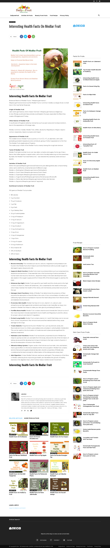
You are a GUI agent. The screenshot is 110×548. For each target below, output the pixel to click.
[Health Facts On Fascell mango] (59, 484)
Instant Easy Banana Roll (91, 306)
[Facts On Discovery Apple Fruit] (77, 163)
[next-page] (13, 498)
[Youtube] (99, 1)
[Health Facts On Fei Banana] (18, 428)
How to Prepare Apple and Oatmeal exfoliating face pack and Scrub (91, 388)
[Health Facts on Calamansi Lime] (77, 64)
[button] (99, 15)
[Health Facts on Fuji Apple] (39, 447)
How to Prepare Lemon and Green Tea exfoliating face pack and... (91, 422)
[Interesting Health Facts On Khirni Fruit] (77, 105)
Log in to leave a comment (17, 508)
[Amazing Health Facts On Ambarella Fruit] (77, 122)
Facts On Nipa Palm (89, 94)
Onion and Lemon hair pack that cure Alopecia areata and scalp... (91, 347)
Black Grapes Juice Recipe (91, 281)
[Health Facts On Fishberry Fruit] (18, 484)
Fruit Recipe (54, 15)
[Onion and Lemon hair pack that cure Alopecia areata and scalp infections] (77, 348)
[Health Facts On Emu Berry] (77, 130)
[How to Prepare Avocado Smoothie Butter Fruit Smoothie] (77, 275)
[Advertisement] (69, 9)
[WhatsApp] (33, 36)
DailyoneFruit (14, 15)
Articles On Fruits (27, 15)
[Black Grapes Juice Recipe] (77, 283)
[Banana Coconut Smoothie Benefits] (77, 316)
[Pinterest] (96, 1)
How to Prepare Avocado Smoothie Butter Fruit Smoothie (91, 274)
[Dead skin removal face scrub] (77, 340)
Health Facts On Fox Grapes (59, 437)
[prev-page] (10, 498)
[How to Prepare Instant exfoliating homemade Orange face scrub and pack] (77, 397)
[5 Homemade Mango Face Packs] (77, 371)
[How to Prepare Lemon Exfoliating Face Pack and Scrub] (77, 381)
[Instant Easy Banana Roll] (77, 308)
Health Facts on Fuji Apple (38, 455)
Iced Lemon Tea (88, 264)
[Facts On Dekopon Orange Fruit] (77, 113)
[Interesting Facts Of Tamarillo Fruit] (77, 146)
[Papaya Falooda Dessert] (77, 299)
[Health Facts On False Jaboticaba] (39, 484)
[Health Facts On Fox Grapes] (59, 428)
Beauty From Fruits (41, 15)
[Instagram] (94, 1)
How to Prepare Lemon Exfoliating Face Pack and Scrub (91, 380)
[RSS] (28, 411)
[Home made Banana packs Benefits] (77, 431)
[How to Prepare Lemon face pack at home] (77, 456)
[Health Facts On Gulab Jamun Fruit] (77, 155)
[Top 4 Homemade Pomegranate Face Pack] (77, 406)
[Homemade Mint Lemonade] (77, 258)
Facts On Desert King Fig (91, 86)
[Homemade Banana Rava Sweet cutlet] (77, 291)
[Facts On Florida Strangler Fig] (59, 447)
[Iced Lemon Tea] (77, 266)
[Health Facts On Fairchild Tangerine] (18, 466)
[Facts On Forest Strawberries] (39, 428)
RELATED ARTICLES (15, 418)
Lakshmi (23, 394)
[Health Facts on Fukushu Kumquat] (59, 466)
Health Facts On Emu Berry (92, 127)
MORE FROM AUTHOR (31, 418)
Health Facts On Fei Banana (18, 437)
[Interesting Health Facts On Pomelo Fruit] (77, 138)
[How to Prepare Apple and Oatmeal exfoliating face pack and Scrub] (77, 389)
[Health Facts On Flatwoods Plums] (39, 466)
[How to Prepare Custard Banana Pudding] (77, 250)
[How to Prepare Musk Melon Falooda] (77, 324)
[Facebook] (21, 36)
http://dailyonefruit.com (26, 396)
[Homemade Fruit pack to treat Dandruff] (77, 364)
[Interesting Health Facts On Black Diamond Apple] (77, 80)
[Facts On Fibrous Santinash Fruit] (18, 447)
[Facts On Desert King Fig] (77, 88)
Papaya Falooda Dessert (91, 297)
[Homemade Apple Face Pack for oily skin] (77, 415)
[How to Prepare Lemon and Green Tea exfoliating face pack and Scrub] (77, 423)
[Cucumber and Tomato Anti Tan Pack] (77, 440)
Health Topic (12, 21)
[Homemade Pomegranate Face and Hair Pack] (77, 448)
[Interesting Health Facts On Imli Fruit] (77, 179)
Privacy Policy (64, 15)
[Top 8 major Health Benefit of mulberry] (77, 72)
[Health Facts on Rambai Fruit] (77, 171)
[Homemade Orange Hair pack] (77, 356)
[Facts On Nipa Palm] (77, 97)
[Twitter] (25, 36)
